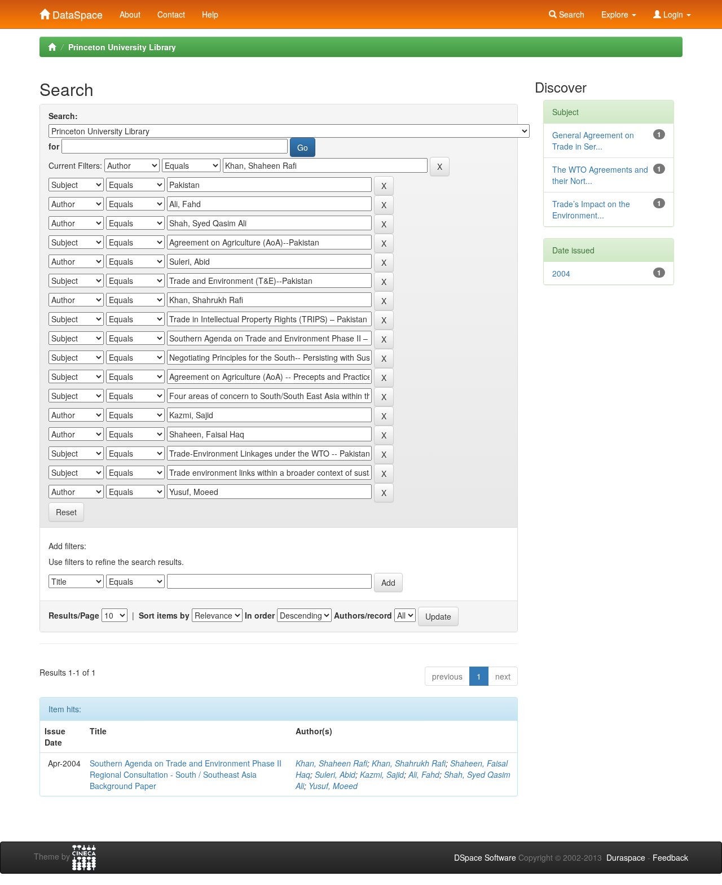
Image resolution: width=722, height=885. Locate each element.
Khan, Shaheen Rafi (331, 763)
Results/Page (74, 615)
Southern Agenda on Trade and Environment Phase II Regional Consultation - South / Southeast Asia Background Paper (185, 774)
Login (673, 14)
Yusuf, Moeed (333, 785)
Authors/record (363, 615)
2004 (561, 273)
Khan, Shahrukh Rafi (409, 763)
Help (210, 14)
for (54, 146)
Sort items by (164, 615)
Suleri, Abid (335, 774)
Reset (66, 512)
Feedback (670, 857)
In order (260, 615)
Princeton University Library (122, 46)
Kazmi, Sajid (382, 774)
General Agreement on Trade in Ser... (593, 140)
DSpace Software (485, 857)
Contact (171, 14)
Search (570, 14)
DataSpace (76, 12)
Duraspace (625, 857)
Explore (616, 14)
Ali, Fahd (423, 774)
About (130, 14)
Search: (63, 115)
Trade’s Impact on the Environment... (591, 209)
